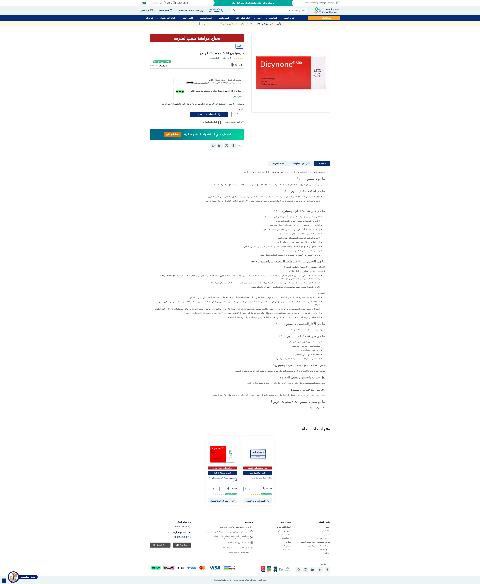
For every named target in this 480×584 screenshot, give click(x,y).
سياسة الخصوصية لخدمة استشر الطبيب (315, 542)
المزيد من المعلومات (301, 163)
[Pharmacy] (197, 134)
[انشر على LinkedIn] (219, 145)
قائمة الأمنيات (164, 10)
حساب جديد (182, 10)
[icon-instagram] (305, 570)
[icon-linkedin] (313, 570)
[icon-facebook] (327, 570)
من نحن (327, 534)
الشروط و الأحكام (285, 531)
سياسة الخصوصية (323, 538)
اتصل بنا (288, 542)
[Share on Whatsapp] (213, 145)
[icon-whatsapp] (298, 570)
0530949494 (180, 537)
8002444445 (180, 526)
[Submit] (234, 10)
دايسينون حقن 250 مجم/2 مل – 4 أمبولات (223, 479)
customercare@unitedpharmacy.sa (320, 3)
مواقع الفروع (157, 3)
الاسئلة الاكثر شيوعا (284, 527)
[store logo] (326, 10)
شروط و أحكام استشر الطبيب (319, 546)
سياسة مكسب (286, 549)
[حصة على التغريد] (226, 145)
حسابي (327, 527)
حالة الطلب (326, 531)
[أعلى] (4, 581)
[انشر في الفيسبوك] (233, 145)
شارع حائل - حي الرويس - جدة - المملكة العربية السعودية (227, 532)
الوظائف (169, 3)
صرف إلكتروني (285, 534)
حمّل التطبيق (181, 3)
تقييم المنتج (278, 163)
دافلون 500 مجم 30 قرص (261, 478)
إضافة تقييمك (214, 58)
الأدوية (239, 46)
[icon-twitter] (320, 570)
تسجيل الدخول (193, 10)
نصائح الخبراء (325, 549)
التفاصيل (322, 163)
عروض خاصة (286, 546)
